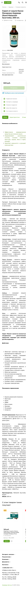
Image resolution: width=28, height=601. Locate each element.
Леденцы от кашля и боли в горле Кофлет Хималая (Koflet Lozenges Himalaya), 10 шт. (11, 532)
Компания (5, 559)
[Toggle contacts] (19, 2)
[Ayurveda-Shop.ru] (7, 2)
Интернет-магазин (8, 554)
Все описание (6, 64)
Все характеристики (7, 74)
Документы (5, 561)
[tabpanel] (14, 310)
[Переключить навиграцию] (2, 2)
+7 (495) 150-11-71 (7, 567)
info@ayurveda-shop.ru (9, 570)
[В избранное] (11, 541)
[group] (14, 36)
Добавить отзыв (8, 20)
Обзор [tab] (5, 117)
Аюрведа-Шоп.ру (7, 585)
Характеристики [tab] (15, 117)
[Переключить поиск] (22, 2)
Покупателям (6, 557)
